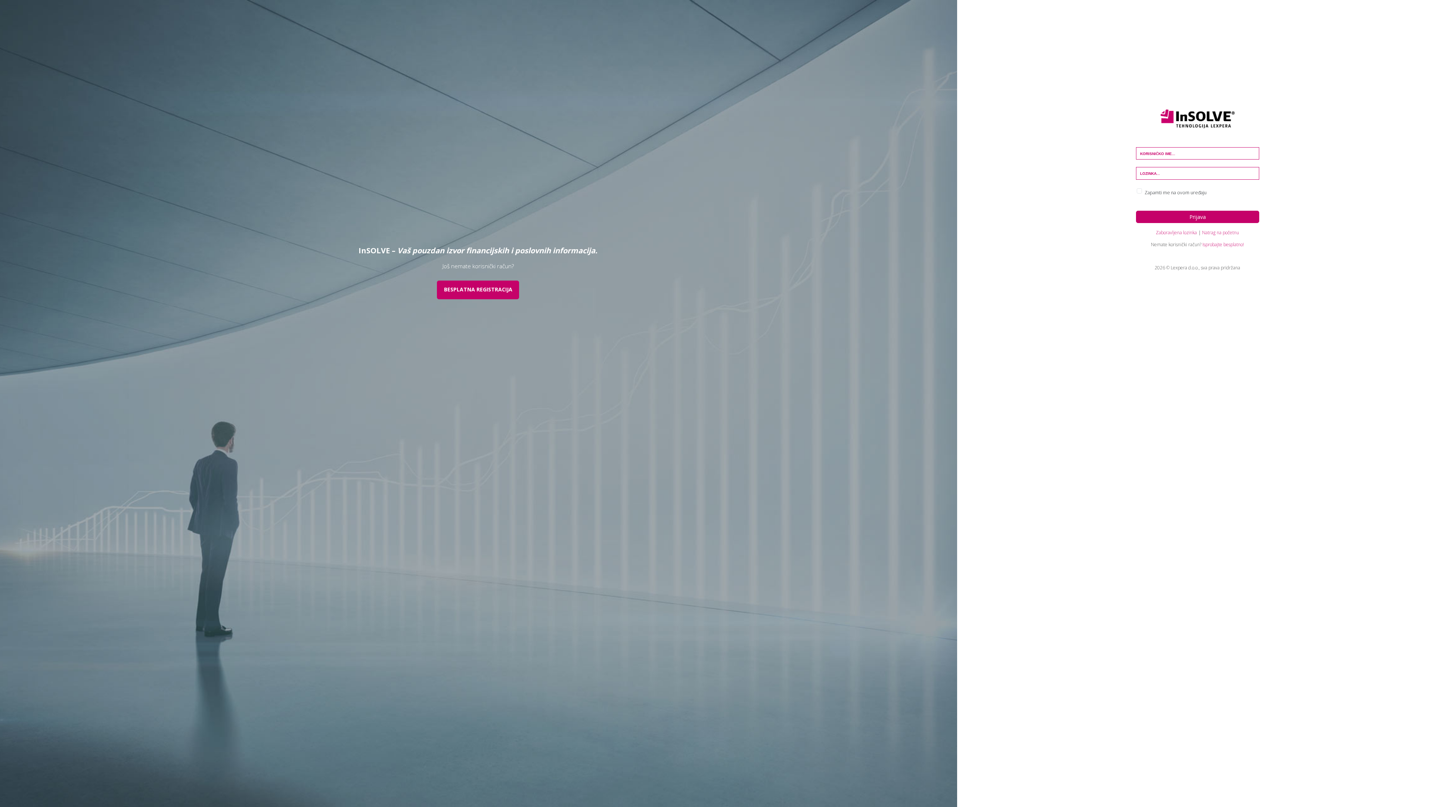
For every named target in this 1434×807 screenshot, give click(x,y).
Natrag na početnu (1220, 232)
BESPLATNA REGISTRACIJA (478, 289)
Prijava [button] (1197, 216)
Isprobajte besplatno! (1223, 244)
